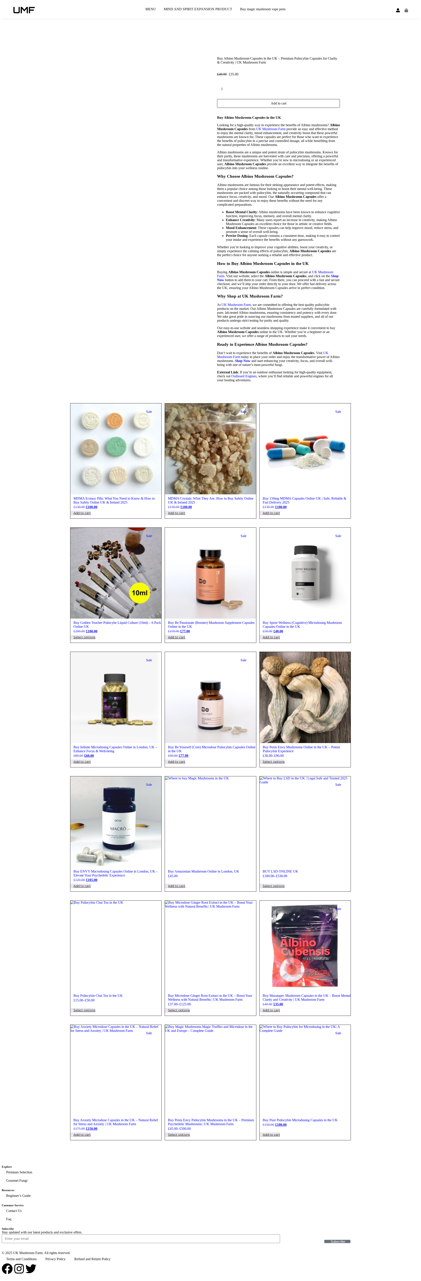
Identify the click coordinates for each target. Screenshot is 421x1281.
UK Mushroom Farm (270, 129)
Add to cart (278, 103)
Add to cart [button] (82, 513)
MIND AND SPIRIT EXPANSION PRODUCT (198, 9)
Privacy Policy (55, 1259)
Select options (84, 637)
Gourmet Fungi (16, 1180)
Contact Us (14, 1211)
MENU (150, 9)
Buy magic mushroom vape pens (262, 9)
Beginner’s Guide (18, 1196)
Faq (8, 1219)
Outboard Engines (244, 376)
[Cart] (406, 10)
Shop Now (242, 361)
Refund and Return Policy (92, 1259)
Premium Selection (19, 1172)
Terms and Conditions (21, 1259)
